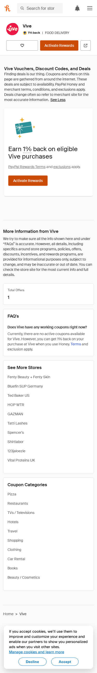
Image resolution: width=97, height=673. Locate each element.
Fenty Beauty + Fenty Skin (29, 377)
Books (13, 568)
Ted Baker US (18, 395)
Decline (32, 662)
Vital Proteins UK (21, 460)
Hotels (13, 522)
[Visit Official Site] (85, 45)
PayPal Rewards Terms (27, 166)
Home (8, 614)
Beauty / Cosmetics (24, 577)
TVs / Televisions (21, 512)
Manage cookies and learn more (36, 652)
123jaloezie (16, 451)
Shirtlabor (16, 441)
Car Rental (16, 559)
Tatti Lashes (17, 423)
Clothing (14, 549)
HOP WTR (16, 404)
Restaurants (18, 503)
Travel (12, 531)
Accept (65, 662)
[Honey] (7, 8)
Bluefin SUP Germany (25, 386)
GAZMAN (15, 414)
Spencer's (16, 432)
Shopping (15, 540)
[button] (90, 8)
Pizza (12, 494)
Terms (76, 344)
